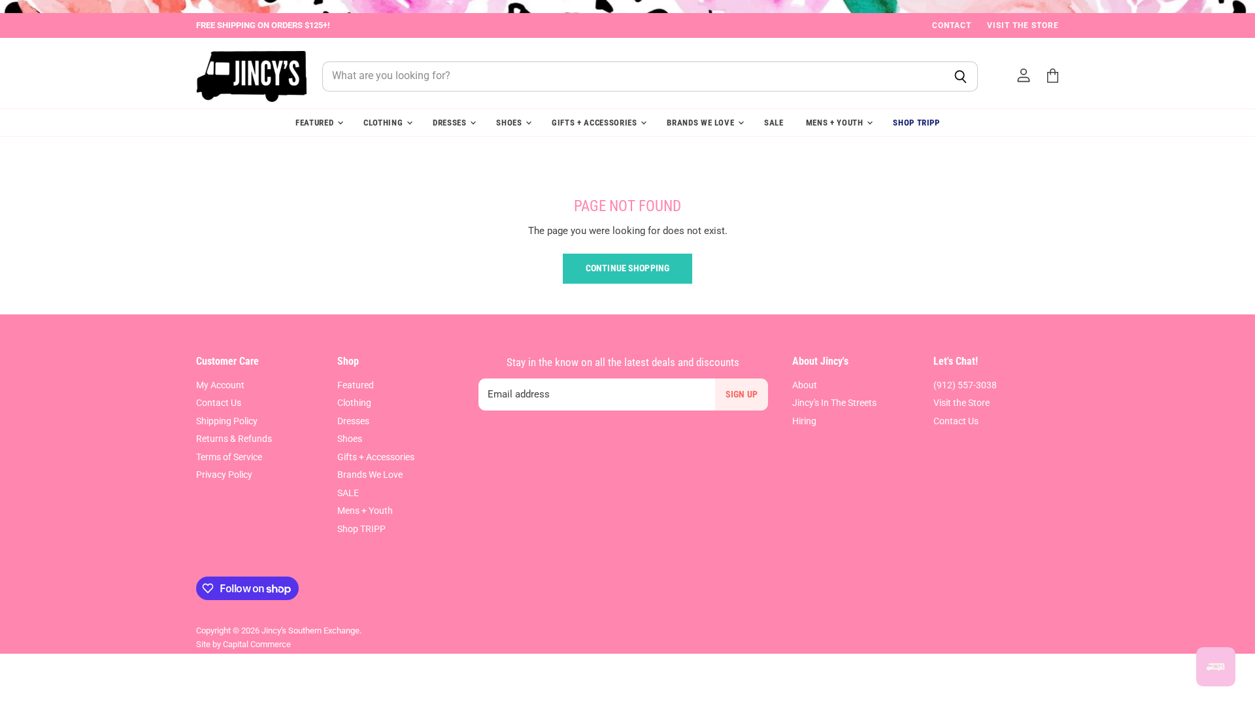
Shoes (510, 122)
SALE (774, 122)
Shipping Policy (227, 421)
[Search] (960, 76)
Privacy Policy (224, 474)
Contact (951, 25)
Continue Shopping (627, 268)
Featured (315, 122)
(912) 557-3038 (965, 385)
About (804, 385)
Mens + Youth (836, 122)
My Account (220, 385)
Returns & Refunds (234, 438)
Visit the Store (1023, 25)
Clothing (384, 122)
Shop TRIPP (916, 122)
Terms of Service (229, 457)
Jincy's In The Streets (834, 402)
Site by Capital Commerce (243, 644)
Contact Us (218, 402)
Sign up (742, 394)
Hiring (804, 421)
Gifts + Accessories (595, 122)
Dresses (451, 122)
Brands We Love (702, 122)
